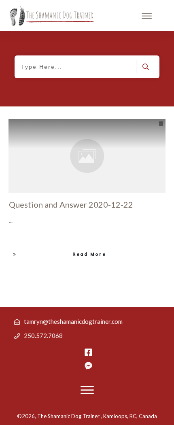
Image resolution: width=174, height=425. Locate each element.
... (11, 220)
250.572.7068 (43, 335)
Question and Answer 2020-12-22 (71, 204)
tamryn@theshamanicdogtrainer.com (73, 321)
